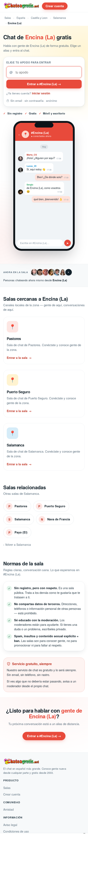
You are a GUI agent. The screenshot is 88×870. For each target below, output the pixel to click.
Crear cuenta (55, 6)
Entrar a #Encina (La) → (44, 84)
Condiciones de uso (16, 831)
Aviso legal (10, 825)
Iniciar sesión (41, 93)
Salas (8, 18)
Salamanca (59, 18)
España (21, 18)
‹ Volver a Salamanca (17, 544)
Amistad (8, 809)
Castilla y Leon (39, 18)
